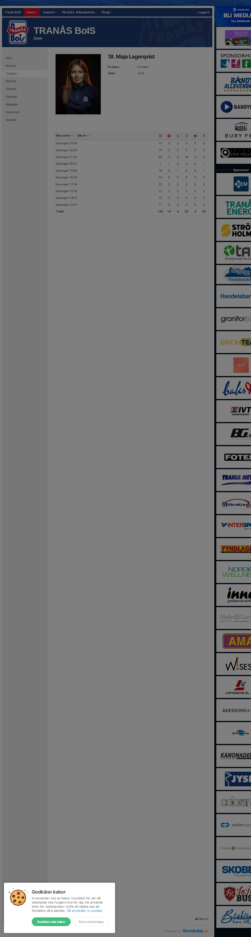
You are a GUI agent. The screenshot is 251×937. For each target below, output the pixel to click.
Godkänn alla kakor (51, 922)
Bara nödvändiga (91, 922)
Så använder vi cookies (84, 911)
